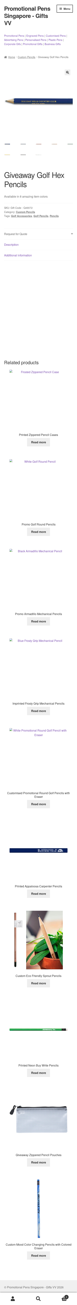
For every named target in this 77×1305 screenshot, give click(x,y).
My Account (13, 1299)
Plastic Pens (55, 40)
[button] (67, 72)
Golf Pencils (40, 216)
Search (38, 1299)
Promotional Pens (14, 35)
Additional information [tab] (18, 255)
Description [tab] (11, 244)
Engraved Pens (35, 35)
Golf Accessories (21, 216)
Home (11, 57)
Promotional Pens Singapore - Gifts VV (27, 15)
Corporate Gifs (12, 44)
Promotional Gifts (32, 44)
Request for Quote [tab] (15, 234)
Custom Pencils (26, 57)
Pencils (54, 216)
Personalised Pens (35, 40)
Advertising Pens (13, 40)
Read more (38, 442)
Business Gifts (53, 44)
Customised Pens (56, 35)
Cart (59, 1295)
